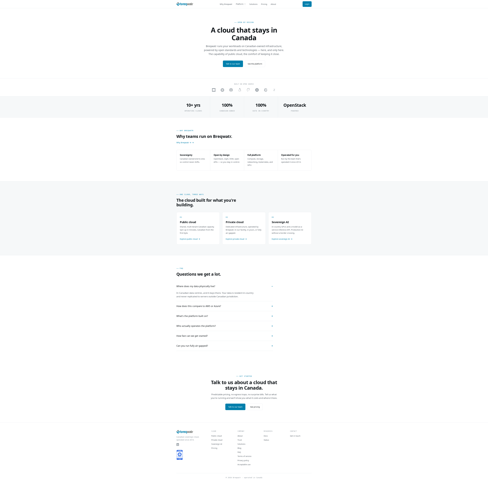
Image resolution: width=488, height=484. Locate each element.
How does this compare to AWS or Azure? (198, 306)
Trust (240, 440)
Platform (239, 4)
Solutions (253, 4)
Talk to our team (233, 63)
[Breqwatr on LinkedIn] (177, 444)
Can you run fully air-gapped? (192, 345)
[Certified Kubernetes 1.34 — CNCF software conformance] (179, 455)
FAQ (239, 452)
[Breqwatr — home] (184, 4)
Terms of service (244, 456)
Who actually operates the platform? (196, 325)
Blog (239, 448)
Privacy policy (243, 460)
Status (266, 440)
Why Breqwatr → (183, 142)
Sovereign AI (216, 444)
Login (307, 4)
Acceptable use (244, 464)
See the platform (255, 63)
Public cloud (216, 436)
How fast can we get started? (192, 335)
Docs (266, 436)
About (273, 4)
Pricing (264, 4)
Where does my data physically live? (195, 286)
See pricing (255, 407)
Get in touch (295, 436)
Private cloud (216, 440)
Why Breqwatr (226, 4)
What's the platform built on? (192, 315)
